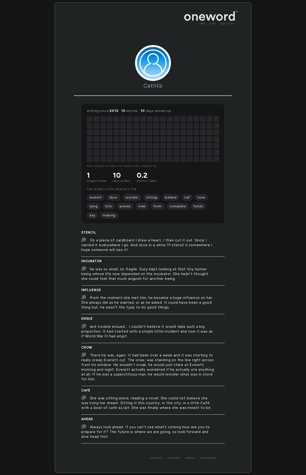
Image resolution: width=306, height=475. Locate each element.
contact (156, 457)
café (85, 390)
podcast (174, 457)
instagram (208, 457)
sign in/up (227, 23)
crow (86, 347)
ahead (87, 419)
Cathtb (153, 85)
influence (91, 290)
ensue (87, 318)
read (202, 23)
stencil (88, 232)
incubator (91, 261)
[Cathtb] (153, 63)
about (190, 457)
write (212, 23)
